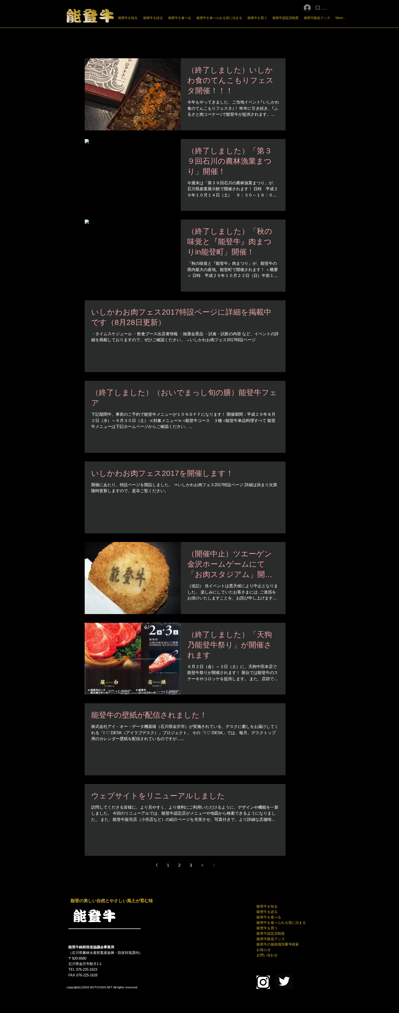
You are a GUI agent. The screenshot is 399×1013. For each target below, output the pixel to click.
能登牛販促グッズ (270, 939)
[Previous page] (157, 865)
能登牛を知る (267, 906)
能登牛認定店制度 (270, 933)
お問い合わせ (267, 955)
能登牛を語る (267, 912)
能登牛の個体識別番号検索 (277, 944)
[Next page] (213, 865)
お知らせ (263, 950)
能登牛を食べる (268, 917)
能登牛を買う (267, 928)
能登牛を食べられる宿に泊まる (281, 923)
